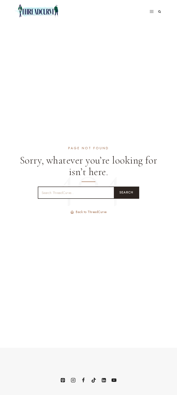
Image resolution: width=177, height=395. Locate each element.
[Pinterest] (63, 380)
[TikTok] (93, 380)
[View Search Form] (159, 12)
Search (126, 192)
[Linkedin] (104, 380)
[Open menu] (152, 11)
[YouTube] (114, 380)
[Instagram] (73, 380)
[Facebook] (83, 380)
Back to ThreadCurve (91, 212)
